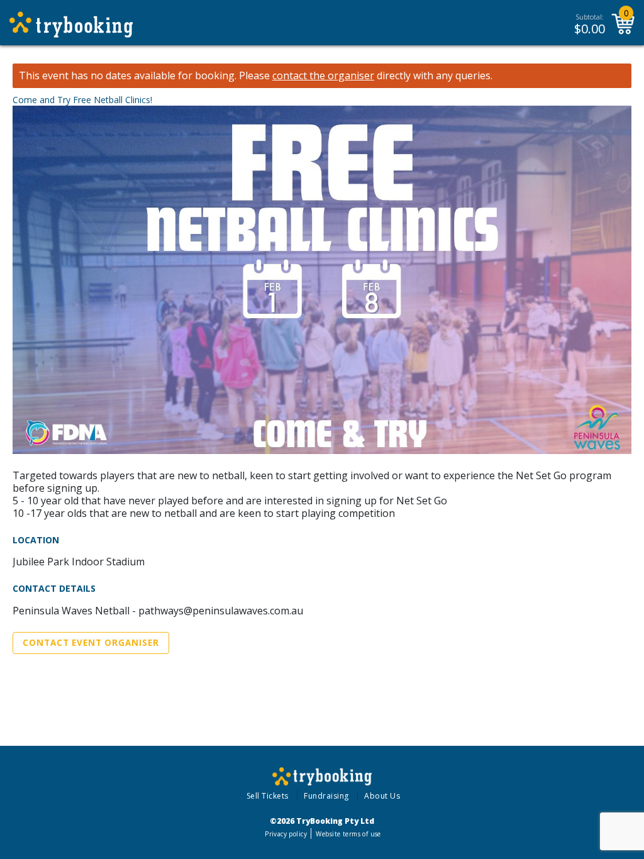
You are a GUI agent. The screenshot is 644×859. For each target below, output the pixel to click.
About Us (382, 795)
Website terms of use (348, 833)
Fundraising (326, 795)
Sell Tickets (268, 795)
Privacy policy (286, 833)
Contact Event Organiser (91, 642)
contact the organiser (323, 76)
